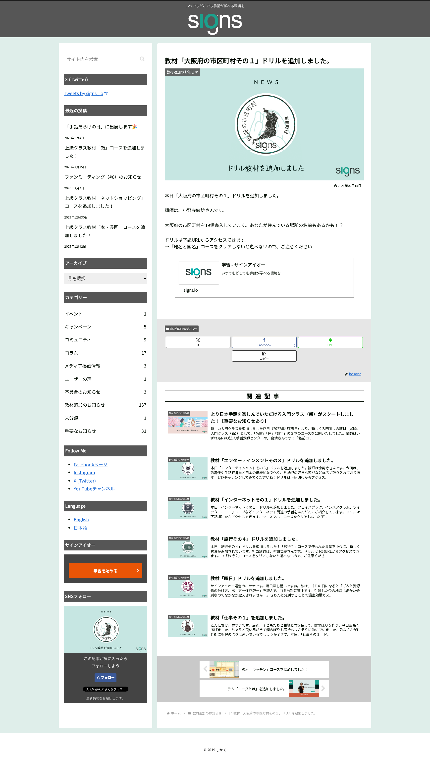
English (81, 519)
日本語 (80, 527)
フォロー (108, 677)
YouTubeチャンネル (94, 488)
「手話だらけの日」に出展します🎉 (101, 126)
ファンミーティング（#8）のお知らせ (103, 176)
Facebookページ (91, 464)
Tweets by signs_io (83, 93)
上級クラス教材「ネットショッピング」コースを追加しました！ (105, 202)
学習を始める (105, 571)
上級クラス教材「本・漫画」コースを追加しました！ (105, 231)
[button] (264, 356)
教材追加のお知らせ (183, 328)
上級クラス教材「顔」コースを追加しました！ (105, 151)
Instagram (84, 472)
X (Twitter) (85, 480)
